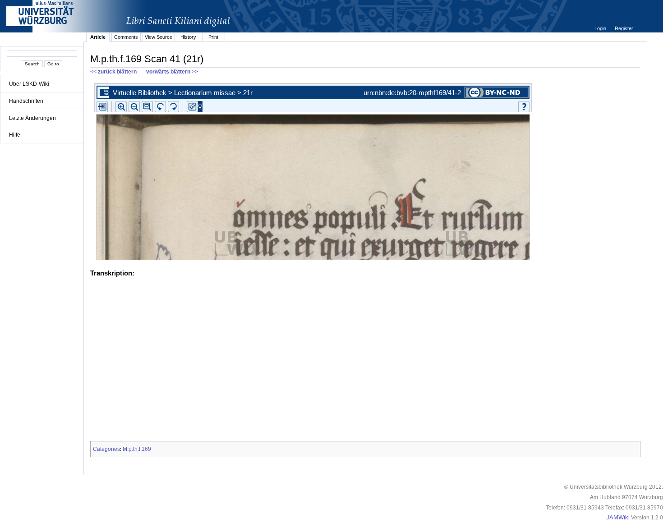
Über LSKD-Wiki (29, 84)
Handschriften (26, 101)
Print (213, 37)
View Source (158, 37)
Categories (106, 449)
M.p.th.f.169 (137, 449)
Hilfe (14, 135)
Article (98, 37)
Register (624, 28)
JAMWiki (618, 517)
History (188, 37)
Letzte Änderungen (32, 118)
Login (601, 28)
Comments (126, 37)
